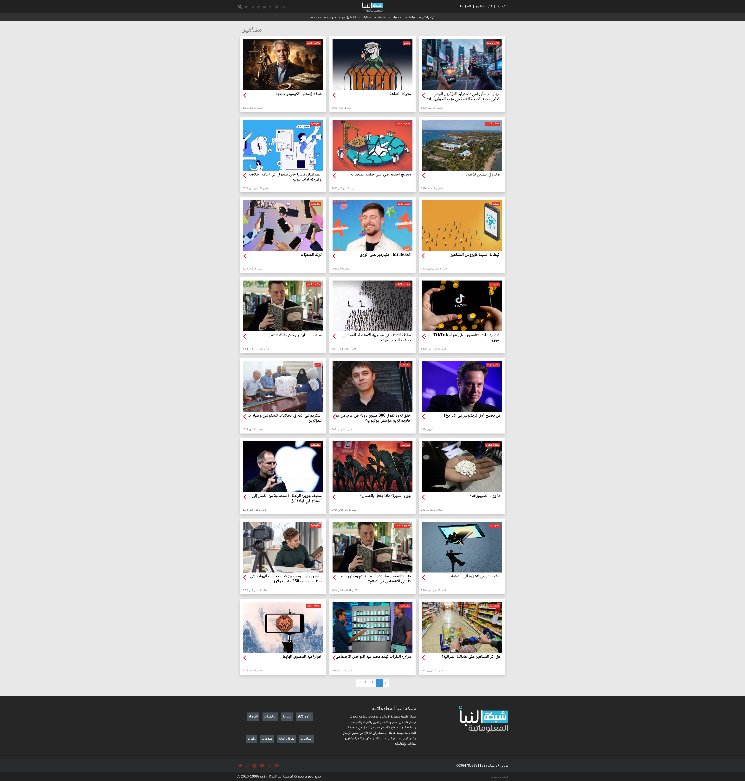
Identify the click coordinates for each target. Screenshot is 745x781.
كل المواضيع (484, 7)
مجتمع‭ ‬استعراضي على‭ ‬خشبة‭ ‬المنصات (381, 174)
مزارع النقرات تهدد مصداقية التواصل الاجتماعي (373, 656)
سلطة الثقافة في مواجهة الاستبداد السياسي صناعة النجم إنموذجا (376, 338)
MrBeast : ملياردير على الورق (385, 255)
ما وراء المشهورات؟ (485, 496)
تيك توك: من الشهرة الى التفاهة (475, 576)
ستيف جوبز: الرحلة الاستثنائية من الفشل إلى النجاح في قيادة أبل (287, 499)
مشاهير (252, 30)
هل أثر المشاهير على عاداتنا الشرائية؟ (470, 656)
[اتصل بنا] (283, 7)
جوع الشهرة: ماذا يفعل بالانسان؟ (385, 496)
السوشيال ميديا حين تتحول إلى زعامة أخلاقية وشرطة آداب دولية (285, 177)
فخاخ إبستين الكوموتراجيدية (298, 94)
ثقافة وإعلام (349, 17)
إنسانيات (366, 17)
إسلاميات (397, 17)
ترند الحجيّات (311, 255)
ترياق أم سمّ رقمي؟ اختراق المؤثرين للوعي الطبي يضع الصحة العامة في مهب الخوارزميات (463, 97)
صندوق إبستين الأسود (483, 174)
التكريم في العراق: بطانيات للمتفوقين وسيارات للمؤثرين (285, 418)
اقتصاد (381, 17)
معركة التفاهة (400, 94)
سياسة (412, 17)
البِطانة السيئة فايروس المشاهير (475, 255)
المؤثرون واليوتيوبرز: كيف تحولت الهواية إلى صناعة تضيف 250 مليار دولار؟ (286, 579)
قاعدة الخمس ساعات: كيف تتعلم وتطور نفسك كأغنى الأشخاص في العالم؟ (374, 579)
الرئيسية (503, 7)
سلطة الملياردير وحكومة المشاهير (295, 335)
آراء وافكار (428, 17)
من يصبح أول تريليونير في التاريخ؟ (472, 415)
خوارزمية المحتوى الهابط (302, 656)
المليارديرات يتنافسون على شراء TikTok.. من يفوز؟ (462, 338)
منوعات (331, 17)
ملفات (317, 17)
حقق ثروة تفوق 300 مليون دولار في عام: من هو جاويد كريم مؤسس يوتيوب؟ (373, 418)
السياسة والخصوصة (499, 777)
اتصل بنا (465, 7)
